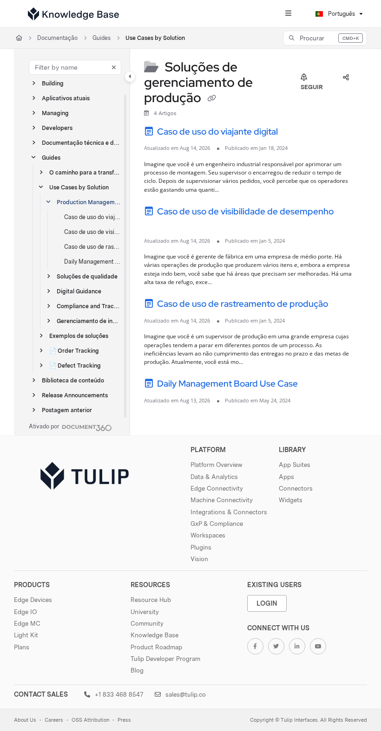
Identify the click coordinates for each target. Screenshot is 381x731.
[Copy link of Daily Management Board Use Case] (314, 385)
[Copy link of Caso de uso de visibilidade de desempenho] (158, 225)
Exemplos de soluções (78, 335)
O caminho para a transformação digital (85, 172)
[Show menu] (288, 13)
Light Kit (26, 635)
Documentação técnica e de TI (81, 142)
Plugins (200, 547)
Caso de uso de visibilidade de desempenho (92, 231)
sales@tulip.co (185, 694)
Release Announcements (75, 395)
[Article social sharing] (345, 78)
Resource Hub (151, 599)
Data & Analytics (214, 476)
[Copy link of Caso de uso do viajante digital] (294, 132)
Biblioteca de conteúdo (73, 380)
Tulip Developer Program (165, 658)
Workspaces (207, 535)
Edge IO (25, 611)
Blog (137, 670)
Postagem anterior (67, 410)
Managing (55, 113)
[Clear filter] (113, 67)
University (145, 611)
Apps (286, 476)
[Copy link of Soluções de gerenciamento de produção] (211, 98)
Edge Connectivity (216, 488)
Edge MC (27, 623)
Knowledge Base (154, 635)
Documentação (57, 37)
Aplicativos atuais (66, 98)
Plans (21, 647)
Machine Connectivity (221, 500)
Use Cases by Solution (155, 37)
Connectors (296, 488)
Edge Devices (33, 599)
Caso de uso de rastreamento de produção (92, 246)
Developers (57, 127)
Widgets (290, 500)
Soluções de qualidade (87, 276)
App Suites (294, 464)
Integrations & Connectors (228, 512)
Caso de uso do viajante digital (92, 216)
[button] (325, 38)
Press (124, 720)
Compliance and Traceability (89, 306)
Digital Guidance (79, 291)
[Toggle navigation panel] (130, 76)
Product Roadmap (156, 647)
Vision (199, 559)
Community (147, 623)
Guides (101, 37)
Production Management (89, 202)
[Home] (73, 14)
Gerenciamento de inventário (89, 320)
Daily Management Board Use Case (92, 261)
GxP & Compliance (216, 523)
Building (53, 83)
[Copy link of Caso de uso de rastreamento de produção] (344, 305)
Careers (54, 720)
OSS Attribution (90, 720)
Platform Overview (216, 464)
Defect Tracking (75, 365)
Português (341, 13)
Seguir (312, 87)
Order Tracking (74, 350)
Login (266, 603)
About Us (25, 720)
